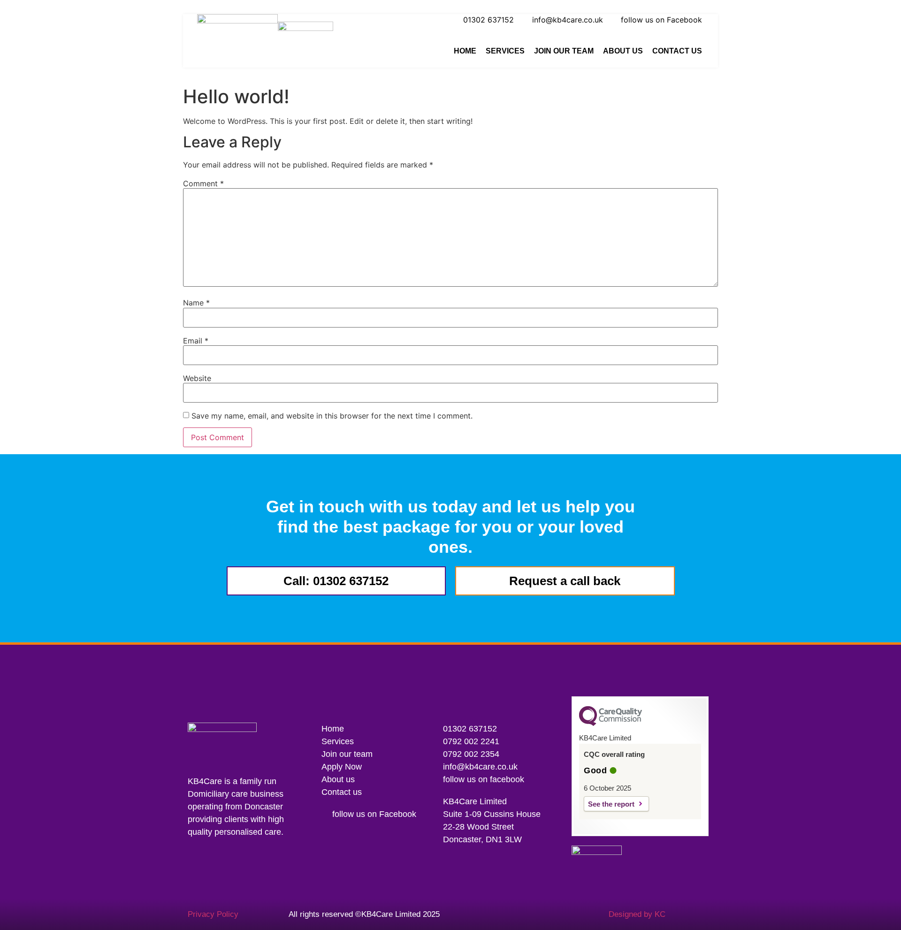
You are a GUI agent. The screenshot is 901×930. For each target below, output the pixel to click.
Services (505, 51)
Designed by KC (637, 914)
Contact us (677, 51)
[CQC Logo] (610, 723)
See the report (611, 804)
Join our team (564, 51)
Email (195, 340)
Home (465, 51)
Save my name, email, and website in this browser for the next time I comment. (332, 415)
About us (623, 51)
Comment (203, 183)
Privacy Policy (213, 914)
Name (196, 302)
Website (197, 378)
